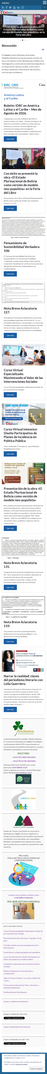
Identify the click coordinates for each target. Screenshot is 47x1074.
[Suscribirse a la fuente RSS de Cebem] (3, 7)
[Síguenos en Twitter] (10, 7)
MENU (5, 3)
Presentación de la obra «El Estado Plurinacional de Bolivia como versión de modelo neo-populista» (23, 494)
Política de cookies (22, 1064)
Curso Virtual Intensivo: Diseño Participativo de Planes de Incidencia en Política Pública (20, 435)
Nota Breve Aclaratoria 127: (20, 310)
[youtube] (14, 7)
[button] (4, 26)
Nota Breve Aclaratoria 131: (20, 565)
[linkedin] (18, 7)
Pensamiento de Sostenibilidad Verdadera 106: (22, 247)
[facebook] (6, 7)
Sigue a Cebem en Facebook (16, 1001)
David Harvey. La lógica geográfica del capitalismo (22, 952)
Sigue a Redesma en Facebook (17, 1027)
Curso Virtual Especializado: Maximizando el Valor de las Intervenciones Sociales (23, 375)
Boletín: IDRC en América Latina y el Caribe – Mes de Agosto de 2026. (22, 109)
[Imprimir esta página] (43, 49)
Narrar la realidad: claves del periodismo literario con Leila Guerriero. (23, 680)
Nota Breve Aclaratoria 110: (20, 624)
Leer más (10, 139)
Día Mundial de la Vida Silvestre (15, 992)
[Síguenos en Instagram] (22, 7)
